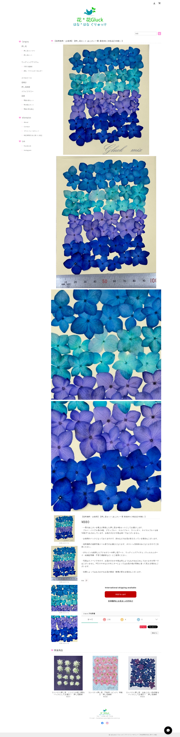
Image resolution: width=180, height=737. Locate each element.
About (26, 122)
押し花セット (28, 55)
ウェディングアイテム (30, 62)
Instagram (27, 150)
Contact (27, 127)
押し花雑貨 (25, 87)
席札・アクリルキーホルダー (33, 71)
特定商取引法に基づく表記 (33, 135)
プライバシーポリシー (31, 131)
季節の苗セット (29, 100)
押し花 (24, 46)
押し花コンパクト (29, 51)
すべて (90, 619)
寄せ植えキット (29, 105)
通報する (154, 633)
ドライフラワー (27, 91)
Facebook (27, 146)
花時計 (24, 82)
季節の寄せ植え (29, 109)
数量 (82, 580)
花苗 (23, 96)
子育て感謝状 (28, 66)
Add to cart (120, 594)
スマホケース (26, 78)
